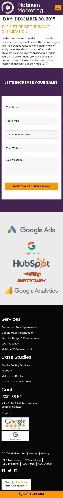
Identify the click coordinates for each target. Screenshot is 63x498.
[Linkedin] (16, 471)
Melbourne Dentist (13, 376)
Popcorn (7, 370)
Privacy (45, 453)
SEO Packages (10, 343)
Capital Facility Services (16, 365)
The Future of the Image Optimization (26, 29)
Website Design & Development (21, 338)
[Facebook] (3, 471)
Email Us (6, 413)
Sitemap (33, 453)
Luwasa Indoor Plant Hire (16, 381)
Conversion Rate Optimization (19, 327)
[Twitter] (9, 471)
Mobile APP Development (17, 349)
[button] (31, 494)
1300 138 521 (12, 396)
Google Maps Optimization (17, 332)
